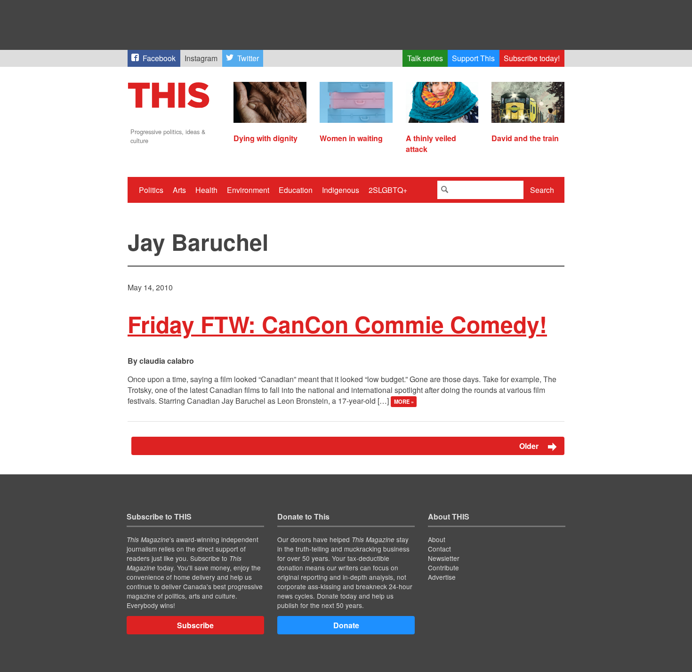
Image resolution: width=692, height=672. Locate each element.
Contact (439, 548)
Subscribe (195, 625)
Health (206, 189)
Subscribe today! (532, 58)
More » (404, 401)
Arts (179, 189)
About (436, 539)
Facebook (159, 58)
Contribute (443, 567)
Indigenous (340, 189)
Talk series (425, 58)
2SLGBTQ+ (388, 189)
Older (529, 445)
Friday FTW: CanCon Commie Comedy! (337, 324)
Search (542, 189)
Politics (151, 189)
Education (296, 189)
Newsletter (443, 558)
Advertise (442, 577)
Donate (346, 625)
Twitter (248, 58)
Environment (248, 189)
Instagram (201, 58)
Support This (473, 58)
